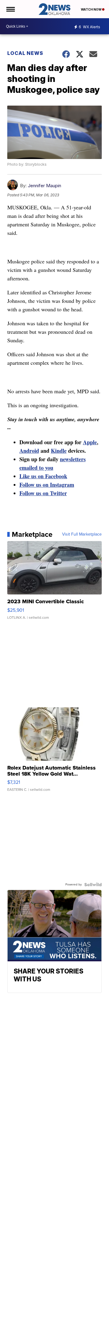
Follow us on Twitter (43, 493)
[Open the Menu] (10, 9)
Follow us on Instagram (46, 485)
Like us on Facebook (43, 476)
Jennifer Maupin (44, 185)
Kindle (59, 451)
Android (29, 451)
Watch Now (91, 9)
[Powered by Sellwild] (93, 884)
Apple (90, 442)
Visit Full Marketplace (82, 534)
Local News (25, 53)
